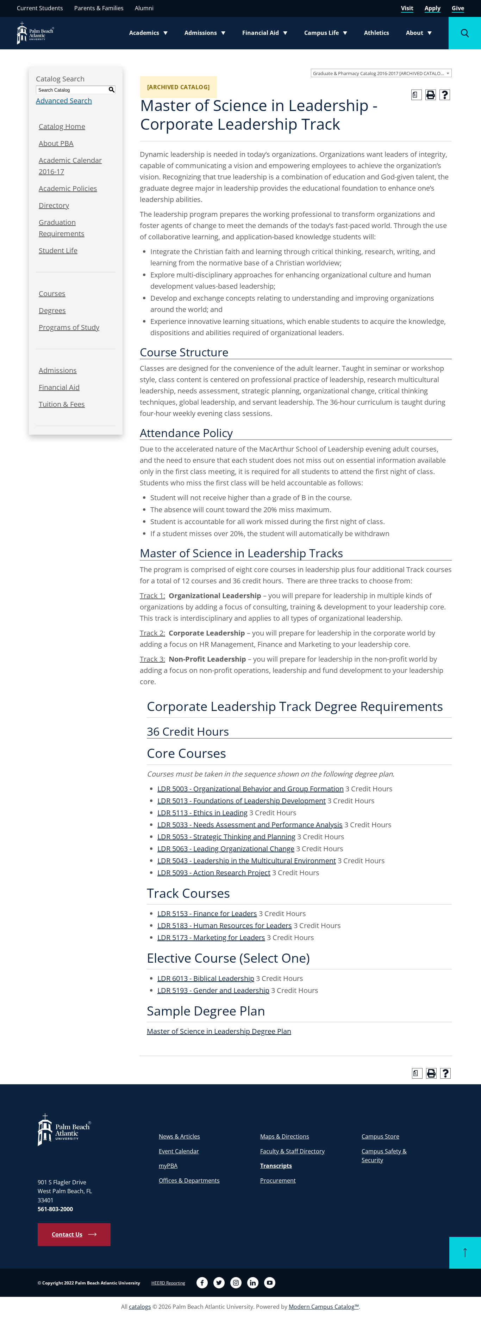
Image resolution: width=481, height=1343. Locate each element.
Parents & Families (99, 8)
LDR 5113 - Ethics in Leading (202, 812)
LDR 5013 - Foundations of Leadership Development (241, 800)
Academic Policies (68, 188)
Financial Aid (265, 34)
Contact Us (67, 1234)
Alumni (144, 8)
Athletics (376, 33)
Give (458, 8)
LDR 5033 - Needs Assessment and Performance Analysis (250, 824)
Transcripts (276, 1166)
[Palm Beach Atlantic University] (64, 1129)
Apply (433, 8)
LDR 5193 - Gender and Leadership (213, 990)
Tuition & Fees (62, 404)
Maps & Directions (284, 1136)
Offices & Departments (189, 1180)
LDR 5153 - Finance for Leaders (207, 913)
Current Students (40, 8)
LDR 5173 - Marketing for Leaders (211, 937)
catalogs (140, 1307)
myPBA (168, 1166)
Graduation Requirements (62, 227)
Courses (52, 293)
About (421, 34)
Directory (54, 205)
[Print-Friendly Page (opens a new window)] (430, 95)
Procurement (278, 1180)
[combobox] (381, 73)
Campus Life (327, 34)
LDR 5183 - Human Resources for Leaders (224, 925)
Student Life (58, 250)
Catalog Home (62, 126)
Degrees (52, 310)
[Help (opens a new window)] (444, 95)
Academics (150, 34)
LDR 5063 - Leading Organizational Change (225, 848)
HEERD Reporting (168, 1283)
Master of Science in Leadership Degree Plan (219, 1031)
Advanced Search (64, 100)
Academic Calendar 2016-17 (70, 165)
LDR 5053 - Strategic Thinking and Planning (226, 836)
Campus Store (380, 1136)
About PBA (56, 143)
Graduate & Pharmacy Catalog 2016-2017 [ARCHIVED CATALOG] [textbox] (379, 73)
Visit (407, 8)
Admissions (207, 34)
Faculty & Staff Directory (292, 1151)
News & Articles (179, 1136)
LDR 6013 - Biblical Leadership (205, 978)
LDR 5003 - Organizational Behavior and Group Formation (250, 788)
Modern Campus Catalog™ (324, 1307)
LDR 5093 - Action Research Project (213, 872)
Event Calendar (179, 1151)
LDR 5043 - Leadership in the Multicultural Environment (246, 860)
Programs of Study (69, 327)
